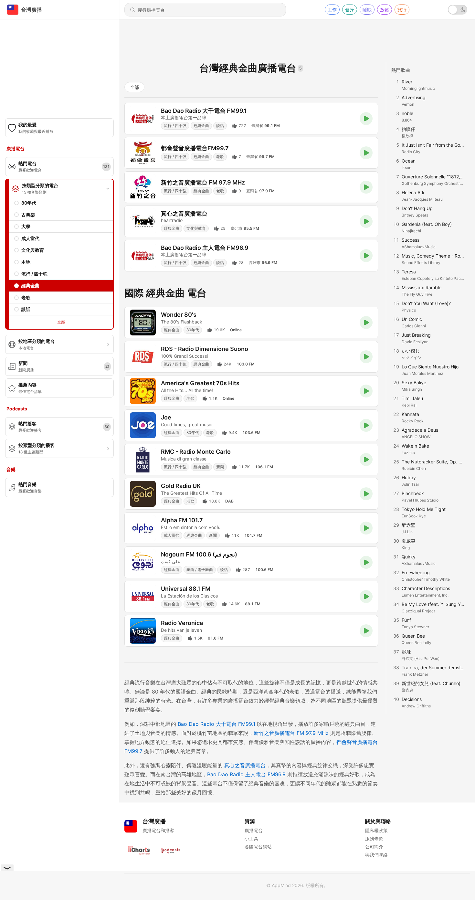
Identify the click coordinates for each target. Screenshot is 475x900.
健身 (349, 9)
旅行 (401, 9)
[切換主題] (457, 10)
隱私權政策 (376, 830)
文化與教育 (32, 250)
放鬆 (384, 9)
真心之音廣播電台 (245, 765)
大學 (25, 226)
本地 (25, 262)
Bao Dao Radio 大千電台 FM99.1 (216, 724)
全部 (61, 322)
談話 (25, 309)
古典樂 (28, 214)
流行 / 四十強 (34, 274)
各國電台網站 (258, 846)
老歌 (25, 297)
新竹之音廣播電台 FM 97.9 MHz (291, 733)
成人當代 (30, 238)
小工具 (251, 838)
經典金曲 (30, 285)
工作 (332, 9)
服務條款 (374, 838)
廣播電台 (254, 830)
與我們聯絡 (376, 854)
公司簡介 (374, 846)
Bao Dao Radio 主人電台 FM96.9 (246, 774)
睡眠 (367, 9)
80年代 (28, 203)
